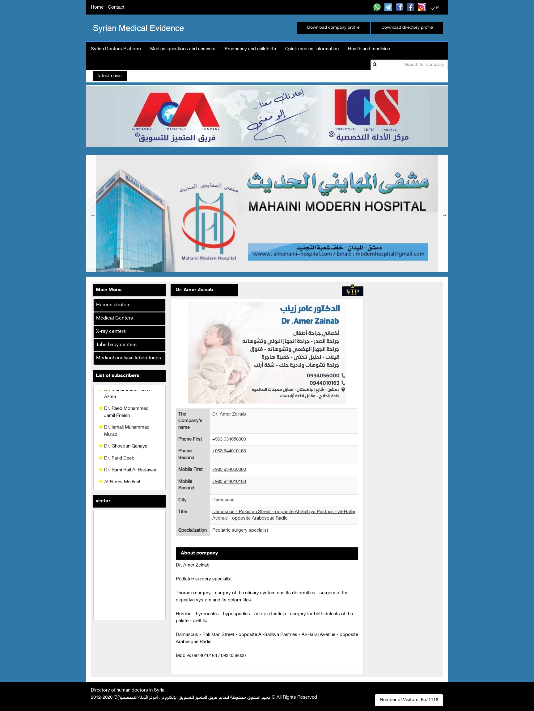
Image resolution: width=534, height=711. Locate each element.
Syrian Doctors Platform (116, 49)
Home (97, 7)
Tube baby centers (116, 345)
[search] (374, 65)
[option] (267, 213)
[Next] (443, 213)
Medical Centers (114, 318)
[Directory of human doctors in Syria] (137, 27)
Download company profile (333, 27)
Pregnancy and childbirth (250, 49)
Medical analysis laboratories (128, 358)
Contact (116, 7)
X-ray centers (111, 332)
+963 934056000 (229, 439)
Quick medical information (312, 49)
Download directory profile (407, 27)
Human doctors (113, 305)
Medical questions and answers (182, 49)
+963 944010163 (229, 451)
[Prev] (91, 213)
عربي (434, 7)
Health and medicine (369, 49)
